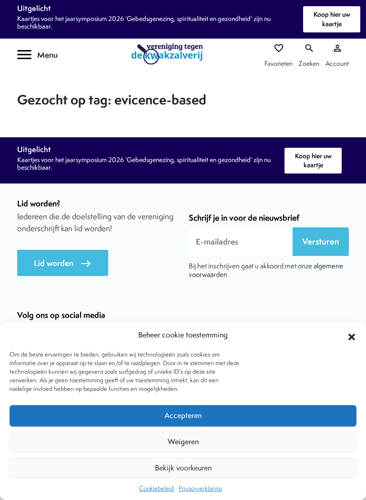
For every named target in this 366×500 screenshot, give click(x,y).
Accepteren (183, 415)
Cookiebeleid (156, 488)
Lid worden (63, 263)
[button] (351, 335)
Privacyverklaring (200, 488)
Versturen (320, 241)
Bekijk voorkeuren (183, 468)
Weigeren (183, 442)
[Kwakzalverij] (170, 54)
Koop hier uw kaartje (332, 19)
